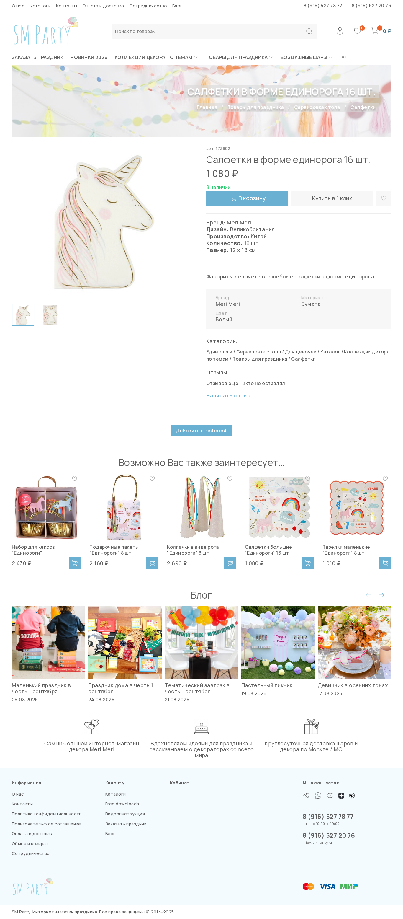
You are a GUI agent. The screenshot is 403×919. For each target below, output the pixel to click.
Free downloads (122, 803)
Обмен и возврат (30, 843)
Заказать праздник (37, 57)
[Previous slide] (21, 222)
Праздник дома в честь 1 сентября (120, 688)
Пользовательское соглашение (46, 824)
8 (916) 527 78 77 (323, 5)
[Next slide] (187, 222)
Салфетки (363, 107)
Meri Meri (228, 303)
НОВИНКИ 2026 (89, 57)
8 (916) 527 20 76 (371, 5)
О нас (18, 6)
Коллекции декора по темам (154, 57)
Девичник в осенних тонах (353, 685)
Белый (224, 319)
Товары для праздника (236, 57)
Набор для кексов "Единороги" (33, 550)
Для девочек (300, 351)
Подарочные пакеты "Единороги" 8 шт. (114, 550)
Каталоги (40, 6)
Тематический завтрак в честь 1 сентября (197, 688)
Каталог (330, 351)
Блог (177, 6)
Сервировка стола (317, 107)
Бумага (311, 303)
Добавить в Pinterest (201, 430)
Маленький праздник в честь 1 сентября (41, 688)
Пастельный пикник (267, 685)
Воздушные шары (304, 57)
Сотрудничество (148, 6)
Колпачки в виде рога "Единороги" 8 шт (193, 550)
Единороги (219, 351)
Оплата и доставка (103, 6)
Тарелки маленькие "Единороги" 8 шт (346, 550)
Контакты (66, 6)
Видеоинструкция (125, 814)
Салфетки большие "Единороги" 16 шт (268, 550)
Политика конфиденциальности (47, 814)
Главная (207, 107)
